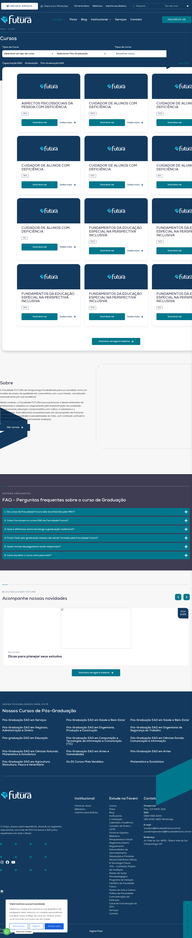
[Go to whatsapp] (6, 931)
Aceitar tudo (54, 926)
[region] (36, 916)
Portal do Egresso (118, 833)
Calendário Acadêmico (121, 823)
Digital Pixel (96, 931)
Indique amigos (20, 6)
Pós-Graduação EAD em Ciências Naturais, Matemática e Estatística (30, 753)
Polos (73, 19)
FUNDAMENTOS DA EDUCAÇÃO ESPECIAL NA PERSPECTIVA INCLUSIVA (115, 231)
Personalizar (19, 926)
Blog (84, 19)
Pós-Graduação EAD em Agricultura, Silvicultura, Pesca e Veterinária (26, 763)
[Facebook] (7, 863)
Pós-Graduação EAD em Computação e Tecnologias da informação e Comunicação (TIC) (94, 741)
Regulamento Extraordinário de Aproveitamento (118, 849)
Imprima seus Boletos (116, 6)
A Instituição (115, 819)
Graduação (31, 63)
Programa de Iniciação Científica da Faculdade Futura (121, 883)
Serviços (121, 19)
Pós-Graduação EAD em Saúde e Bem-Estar (95, 720)
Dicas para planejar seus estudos (35, 656)
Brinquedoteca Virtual (120, 840)
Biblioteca (97, 6)
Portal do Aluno (81, 6)
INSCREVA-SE (177, 20)
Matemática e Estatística (147, 762)
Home (2, 29)
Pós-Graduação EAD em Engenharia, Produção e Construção (90, 729)
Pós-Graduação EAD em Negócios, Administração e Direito (25, 729)
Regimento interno (119, 843)
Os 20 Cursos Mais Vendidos (84, 762)
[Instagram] (2, 863)
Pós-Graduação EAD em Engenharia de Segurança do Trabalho (156, 729)
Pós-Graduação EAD (52, 63)
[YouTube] (13, 863)
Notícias (14, 652)
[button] (178, 597)
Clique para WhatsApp (56, 6)
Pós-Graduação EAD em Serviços (24, 720)
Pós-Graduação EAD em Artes (150, 751)
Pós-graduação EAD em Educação (25, 738)
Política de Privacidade (121, 893)
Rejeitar (36, 926)
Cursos (113, 806)
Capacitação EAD (12, 63)
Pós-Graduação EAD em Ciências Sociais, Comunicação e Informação (157, 740)
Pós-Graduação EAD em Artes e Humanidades (87, 753)
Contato (136, 19)
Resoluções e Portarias (121, 856)
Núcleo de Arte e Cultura (122, 890)
